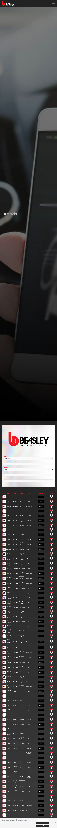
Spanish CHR (29, 549)
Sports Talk (29, 529)
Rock (29, 743)
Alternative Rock (29, 805)
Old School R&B (29, 506)
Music (29, 563)
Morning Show (29, 573)
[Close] (55, 822)
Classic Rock (29, 544)
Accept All (42, 825)
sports (29, 568)
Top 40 (29, 501)
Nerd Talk (29, 597)
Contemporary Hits (29, 781)
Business (29, 558)
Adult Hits (29, 496)
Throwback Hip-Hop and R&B (29, 753)
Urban (29, 700)
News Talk (29, 515)
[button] (41, 497)
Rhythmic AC (29, 539)
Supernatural (29, 657)
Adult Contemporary (29, 777)
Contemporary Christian (29, 762)
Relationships (29, 636)
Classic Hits (29, 525)
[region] (28, 823)
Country (29, 534)
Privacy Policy (26, 820)
